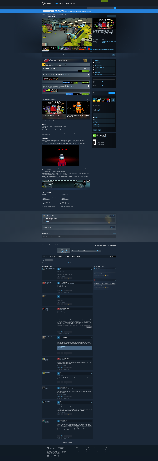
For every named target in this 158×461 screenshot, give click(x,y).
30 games (46, 373)
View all (114, 233)
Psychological (110, 49)
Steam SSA (78, 451)
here (62, 236)
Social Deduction (104, 49)
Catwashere (47, 420)
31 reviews (46, 360)
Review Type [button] (45, 256)
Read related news (96, 122)
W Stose (46, 387)
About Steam (78, 449)
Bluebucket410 (48, 282)
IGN (45, 127)
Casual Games (48, 14)
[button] (44, 7)
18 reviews (46, 374)
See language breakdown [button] (97, 245)
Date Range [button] (66, 256)
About (67, 3)
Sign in (44, 54)
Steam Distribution (79, 455)
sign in (109, 1)
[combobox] (100, 8)
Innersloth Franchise (55, 14)
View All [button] (88, 99)
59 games (46, 359)
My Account (107, 455)
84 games (46, 309)
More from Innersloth (52, 215)
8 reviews (46, 283)
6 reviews (46, 310)
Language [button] (60, 256)
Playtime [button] (73, 256)
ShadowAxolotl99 (48, 336)
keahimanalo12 (48, 401)
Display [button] (78, 256)
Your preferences (113, 245)
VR (93, 49)
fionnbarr (47, 358)
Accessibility (96, 451)
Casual (96, 106)
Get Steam (107, 449)
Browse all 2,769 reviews (67, 442)
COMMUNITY (62, 3)
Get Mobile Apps (108, 451)
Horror (100, 49)
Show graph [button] (112, 256)
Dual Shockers (47, 134)
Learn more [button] (111, 92)
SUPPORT (72, 3)
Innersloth (109, 41)
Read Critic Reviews (102, 136)
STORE (56, 3)
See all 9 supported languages (98, 86)
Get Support (107, 453)
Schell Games (104, 41)
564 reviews (47, 422)
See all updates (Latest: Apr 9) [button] (50, 120)
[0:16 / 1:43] (67, 32)
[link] (76, 83)
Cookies (95, 455)
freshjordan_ (47, 372)
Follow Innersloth (52, 218)
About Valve (88, 449)
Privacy (95, 449)
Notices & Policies (97, 453)
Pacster (46, 308)
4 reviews (46, 402)
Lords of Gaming (48, 130)
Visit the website (96, 114)
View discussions (96, 124)
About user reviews (106, 245)
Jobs (87, 451)
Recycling (88, 455)
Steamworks (78, 453)
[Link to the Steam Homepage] (46, 4)
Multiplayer (96, 49)
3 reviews (46, 388)
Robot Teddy (113, 41)
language (113, 1)
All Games (43, 14)
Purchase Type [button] (52, 256)
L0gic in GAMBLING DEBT (50, 268)
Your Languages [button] (48, 260)
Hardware (88, 453)
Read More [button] (89, 327)
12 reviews (46, 269)
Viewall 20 (113, 100)
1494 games (47, 421)
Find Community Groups (97, 126)
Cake (46, 295)
